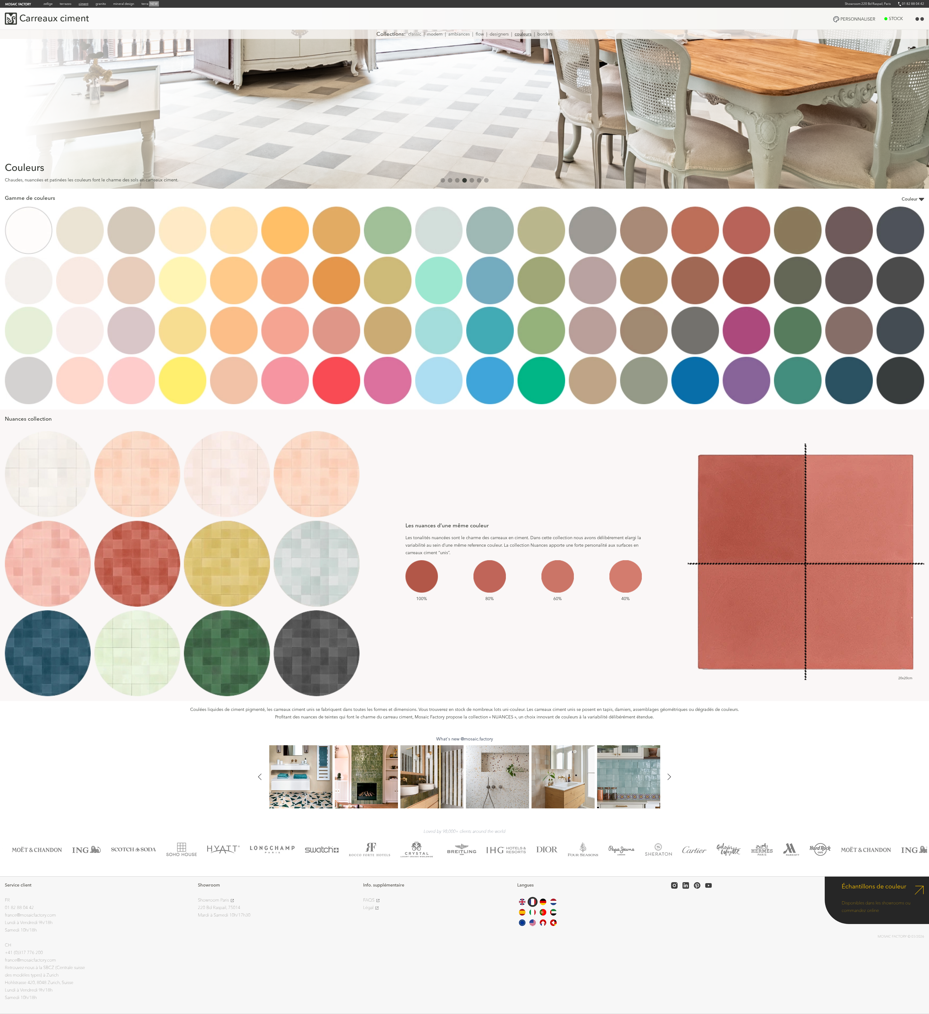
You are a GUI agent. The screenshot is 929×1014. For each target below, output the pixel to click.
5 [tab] (471, 180)
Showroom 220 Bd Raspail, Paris (868, 4)
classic (414, 34)
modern (434, 34)
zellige (48, 4)
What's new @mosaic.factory (464, 739)
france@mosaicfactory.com (30, 915)
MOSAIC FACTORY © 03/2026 (901, 936)
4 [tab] (464, 180)
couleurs (523, 34)
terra (150, 4)
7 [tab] (486, 180)
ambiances (459, 34)
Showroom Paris (214, 900)
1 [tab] (442, 180)
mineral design (123, 4)
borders (545, 34)
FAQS (369, 900)
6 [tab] (479, 180)
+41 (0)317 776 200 (24, 952)
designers (499, 34)
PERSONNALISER (857, 19)
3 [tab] (457, 180)
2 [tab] (450, 180)
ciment (83, 4)
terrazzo (65, 4)
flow (480, 34)
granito (101, 4)
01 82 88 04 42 (912, 4)
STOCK (896, 18)
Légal (369, 907)
